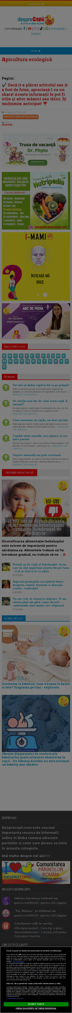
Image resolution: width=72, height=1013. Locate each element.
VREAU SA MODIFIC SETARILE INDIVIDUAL (36, 1008)
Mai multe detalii (18, 961)
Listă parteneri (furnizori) (15, 998)
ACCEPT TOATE (36, 1004)
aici (35, 972)
